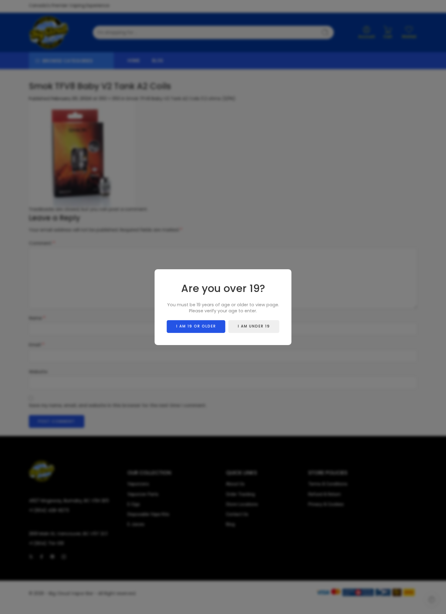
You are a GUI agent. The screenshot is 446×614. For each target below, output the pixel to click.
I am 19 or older (196, 326)
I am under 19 (254, 326)
